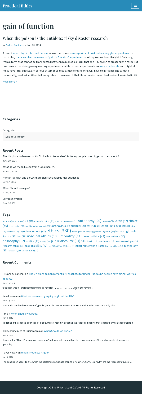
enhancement (34, 231)
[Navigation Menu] (135, 6)
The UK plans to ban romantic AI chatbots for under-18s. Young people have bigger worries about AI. (62, 156)
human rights (126, 231)
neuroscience (115, 236)
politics (32, 241)
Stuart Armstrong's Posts (92, 245)
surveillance (116, 246)
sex (70, 246)
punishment (106, 241)
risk (51, 246)
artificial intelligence (66, 221)
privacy (45, 241)
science (61, 245)
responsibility (36, 246)
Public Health (89, 241)
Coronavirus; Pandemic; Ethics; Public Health (82, 226)
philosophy (14, 241)
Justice (9, 236)
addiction (20, 221)
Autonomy (89, 220)
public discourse (65, 241)
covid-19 (122, 226)
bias (106, 221)
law (21, 236)
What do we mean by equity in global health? (29, 167)
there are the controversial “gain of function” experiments (50, 57)
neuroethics (94, 236)
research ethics (13, 245)
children (119, 221)
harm (110, 231)
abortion (9, 221)
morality (72, 236)
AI (30, 221)
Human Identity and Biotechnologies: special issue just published (41, 177)
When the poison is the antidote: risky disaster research (55, 38)
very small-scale (109, 66)
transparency (14, 251)
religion (132, 241)
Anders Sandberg (15, 45)
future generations (82, 231)
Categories (9, 130)
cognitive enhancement (37, 226)
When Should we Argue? (16, 188)
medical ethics (43, 236)
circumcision (16, 226)
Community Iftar (12, 198)
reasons (120, 241)
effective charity (15, 231)
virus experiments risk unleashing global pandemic (99, 53)
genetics (99, 231)
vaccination (30, 250)
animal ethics (43, 221)
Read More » (10, 81)
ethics (58, 230)
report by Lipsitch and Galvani (30, 53)
